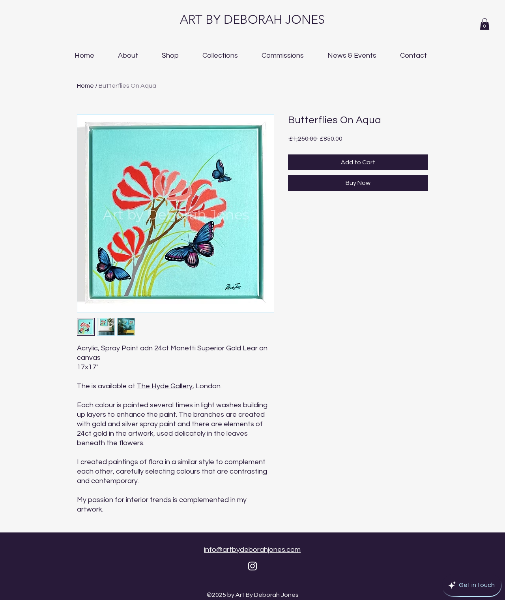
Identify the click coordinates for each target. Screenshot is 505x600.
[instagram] (252, 566)
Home (85, 86)
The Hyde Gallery (165, 386)
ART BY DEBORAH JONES (252, 19)
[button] (485, 24)
